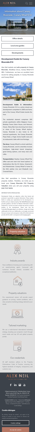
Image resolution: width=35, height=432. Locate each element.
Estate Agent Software (12, 402)
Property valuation (17, 22)
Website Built (21, 400)
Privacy (7, 403)
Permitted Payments (12, 397)
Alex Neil (15, 400)
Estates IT (22, 402)
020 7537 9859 (7, 188)
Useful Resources (26, 403)
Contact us (17, 28)
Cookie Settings (18, 405)
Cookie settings (16, 423)
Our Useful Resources (25, 202)
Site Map (27, 402)
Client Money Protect (22, 397)
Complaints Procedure (15, 403)
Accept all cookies (15, 430)
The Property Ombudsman (23, 395)
